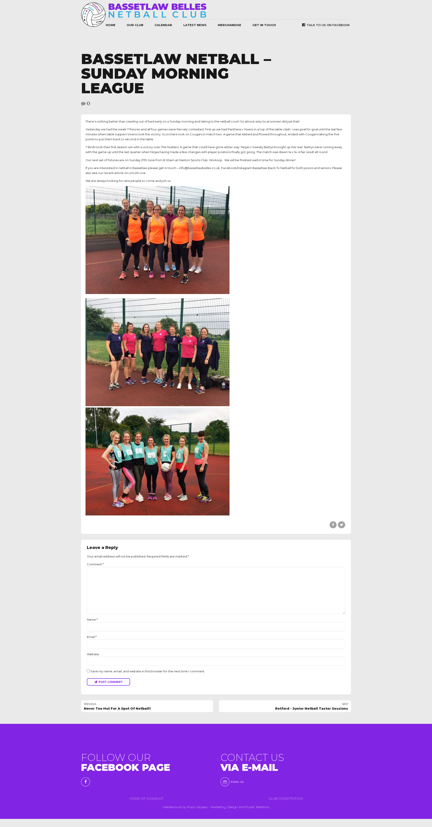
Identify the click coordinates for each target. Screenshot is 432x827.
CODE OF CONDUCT (146, 798)
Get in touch (264, 25)
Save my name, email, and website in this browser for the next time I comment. (147, 671)
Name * (92, 619)
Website (93, 654)
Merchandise (229, 25)
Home (110, 25)
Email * (92, 637)
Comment (95, 564)
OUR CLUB (135, 25)
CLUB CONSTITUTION (285, 798)
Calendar (163, 25)
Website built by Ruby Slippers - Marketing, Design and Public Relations (216, 807)
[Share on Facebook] (333, 524)
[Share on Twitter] (341, 524)
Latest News (195, 25)
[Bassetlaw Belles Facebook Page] (85, 781)
